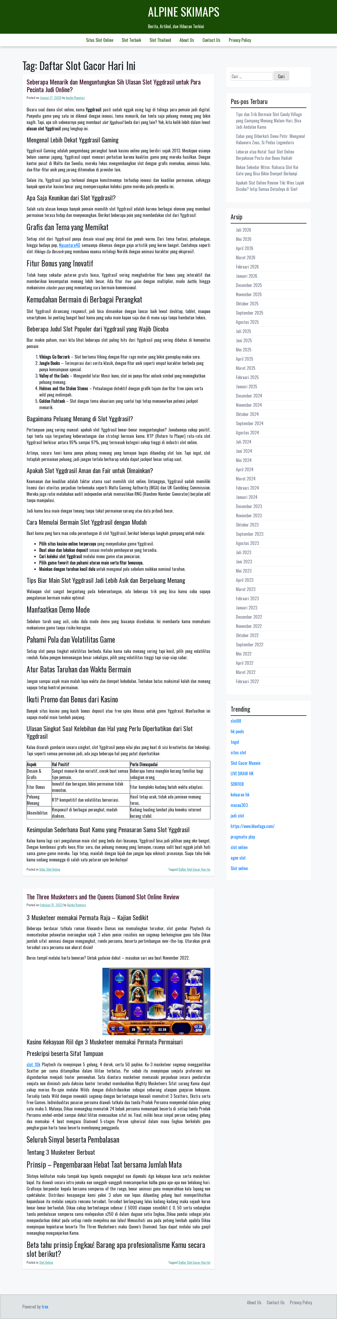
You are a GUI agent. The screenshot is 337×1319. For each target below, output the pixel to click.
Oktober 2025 (247, 303)
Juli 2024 (243, 442)
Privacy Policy (240, 40)
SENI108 (237, 784)
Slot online (239, 868)
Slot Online (46, 1262)
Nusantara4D (69, 245)
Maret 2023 (245, 589)
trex (45, 1306)
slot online (239, 847)
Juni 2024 (244, 451)
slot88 (236, 721)
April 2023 (244, 580)
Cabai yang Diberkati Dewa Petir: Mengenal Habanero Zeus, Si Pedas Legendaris (270, 139)
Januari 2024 (246, 497)
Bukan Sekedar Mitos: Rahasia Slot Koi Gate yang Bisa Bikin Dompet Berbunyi (267, 170)
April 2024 (245, 469)
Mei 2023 (243, 571)
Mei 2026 (243, 239)
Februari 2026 (247, 267)
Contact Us (211, 40)
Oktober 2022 (247, 635)
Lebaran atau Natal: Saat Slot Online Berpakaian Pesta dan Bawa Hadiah (265, 154)
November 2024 (249, 405)
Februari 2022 (247, 681)
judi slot (237, 815)
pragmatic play (243, 837)
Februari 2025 (247, 377)
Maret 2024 (246, 478)
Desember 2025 (249, 285)
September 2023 (249, 534)
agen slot (238, 858)
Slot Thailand (160, 40)
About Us (187, 40)
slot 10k (33, 1064)
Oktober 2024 (247, 414)
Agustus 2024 (247, 432)
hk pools (237, 731)
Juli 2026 (243, 230)
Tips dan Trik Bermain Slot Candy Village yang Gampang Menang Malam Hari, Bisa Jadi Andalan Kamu (269, 120)
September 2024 (250, 423)
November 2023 (249, 515)
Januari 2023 (246, 607)
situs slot (238, 752)
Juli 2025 (243, 331)
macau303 (239, 805)
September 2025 (249, 313)
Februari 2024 (247, 488)
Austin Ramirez (75, 97)
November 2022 (249, 626)
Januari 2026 (246, 276)
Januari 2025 (246, 386)
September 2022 (249, 644)
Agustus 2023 (247, 543)
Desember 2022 (249, 617)
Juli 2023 (243, 552)
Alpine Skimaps (183, 11)
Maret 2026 (245, 257)
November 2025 (249, 294)
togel (235, 742)
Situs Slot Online (99, 40)
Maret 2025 (245, 368)
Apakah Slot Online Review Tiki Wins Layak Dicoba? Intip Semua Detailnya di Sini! (270, 186)
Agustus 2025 (247, 322)
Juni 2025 (244, 340)
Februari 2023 (247, 598)
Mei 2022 (243, 654)
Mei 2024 (244, 460)
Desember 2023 (249, 506)
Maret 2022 (245, 672)
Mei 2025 (243, 349)
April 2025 (244, 359)
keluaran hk (240, 794)
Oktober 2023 (247, 525)
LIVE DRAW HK (242, 773)
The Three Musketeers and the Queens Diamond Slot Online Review (103, 896)
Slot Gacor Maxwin (245, 763)
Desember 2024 (249, 396)
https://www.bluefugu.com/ (253, 826)
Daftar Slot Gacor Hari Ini (194, 869)
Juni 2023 (244, 561)
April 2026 (244, 248)
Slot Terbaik (131, 40)
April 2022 (244, 663)
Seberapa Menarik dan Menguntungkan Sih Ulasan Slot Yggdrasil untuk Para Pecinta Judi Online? (114, 85)
